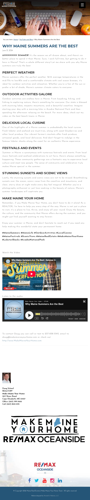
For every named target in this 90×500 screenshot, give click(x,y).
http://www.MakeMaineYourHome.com (22, 341)
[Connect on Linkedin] (60, 481)
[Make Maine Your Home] (45, 459)
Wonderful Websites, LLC (51, 495)
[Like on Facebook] (29, 481)
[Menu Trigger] (82, 5)
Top (84, 494)
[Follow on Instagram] (52, 481)
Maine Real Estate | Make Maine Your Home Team (10, 18)
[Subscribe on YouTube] (44, 481)
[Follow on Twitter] (37, 481)
